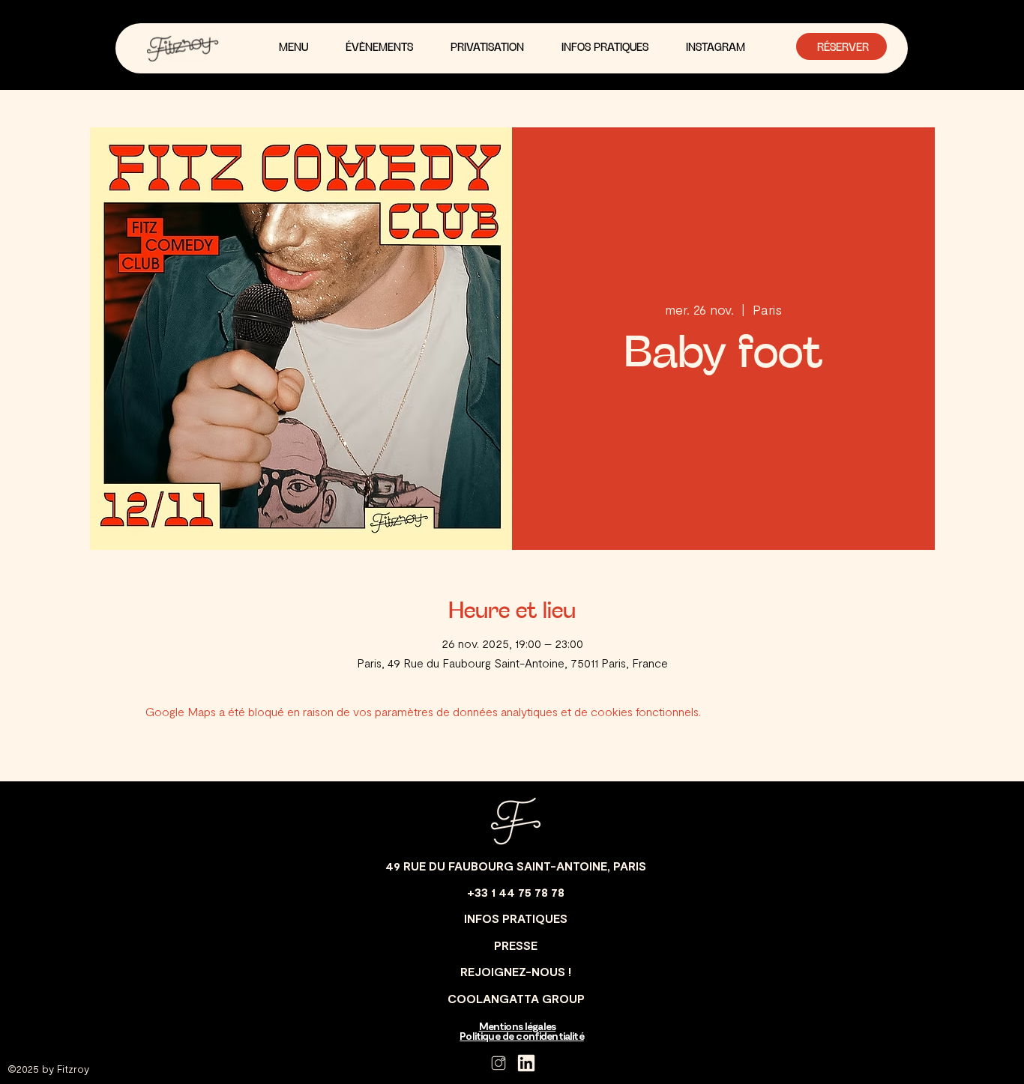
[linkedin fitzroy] (526, 1063)
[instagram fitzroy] (499, 1063)
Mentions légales (517, 1026)
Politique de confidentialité (521, 1035)
